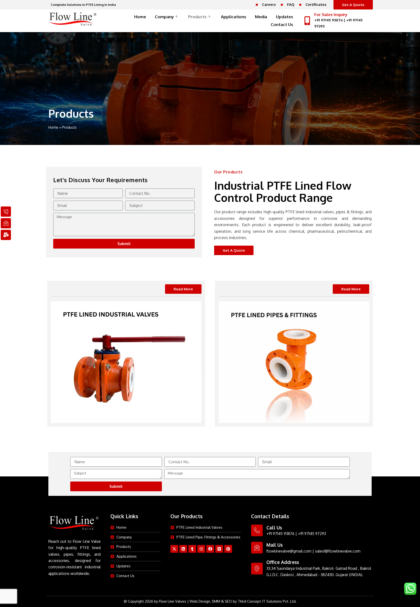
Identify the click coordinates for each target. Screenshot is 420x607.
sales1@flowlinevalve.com (337, 551)
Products (197, 16)
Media (261, 16)
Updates (284, 16)
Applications (233, 16)
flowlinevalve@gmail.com (288, 551)
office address (282, 562)
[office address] (257, 568)
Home (140, 16)
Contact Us (282, 24)
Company (164, 16)
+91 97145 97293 (312, 533)
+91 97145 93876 (328, 20)
